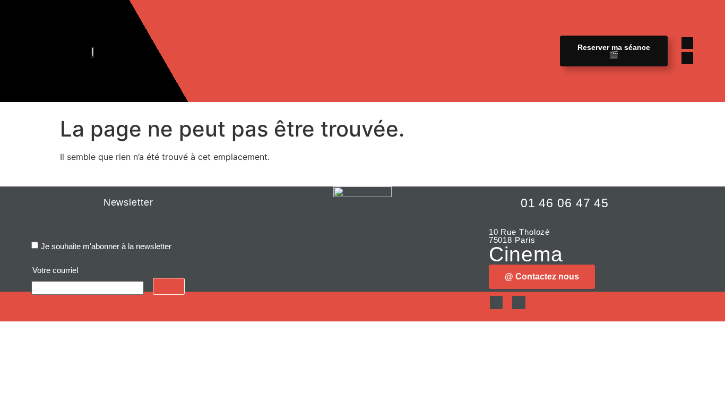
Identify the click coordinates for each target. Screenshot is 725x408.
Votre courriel (55, 270)
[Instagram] (687, 57)
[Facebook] (687, 43)
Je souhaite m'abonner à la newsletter (106, 246)
